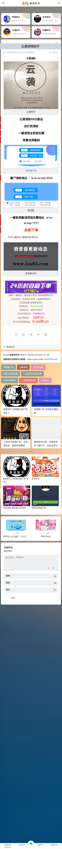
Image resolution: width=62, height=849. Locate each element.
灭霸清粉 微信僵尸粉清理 (14, 508)
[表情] (53, 568)
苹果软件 (15, 9)
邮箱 (8, 582)
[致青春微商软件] (31, 3)
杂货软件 (7, 847)
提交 (13, 598)
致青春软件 (15, 355)
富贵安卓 (36, 478)
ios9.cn (38, 317)
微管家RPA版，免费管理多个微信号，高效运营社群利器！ (46, 445)
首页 (6, 9)
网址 (8, 589)
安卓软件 (21, 845)
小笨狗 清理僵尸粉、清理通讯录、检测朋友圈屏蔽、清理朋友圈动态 (15, 445)
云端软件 (40, 845)
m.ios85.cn (40, 321)
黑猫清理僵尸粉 (39, 508)
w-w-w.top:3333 (42, 178)
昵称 (8, 576)
